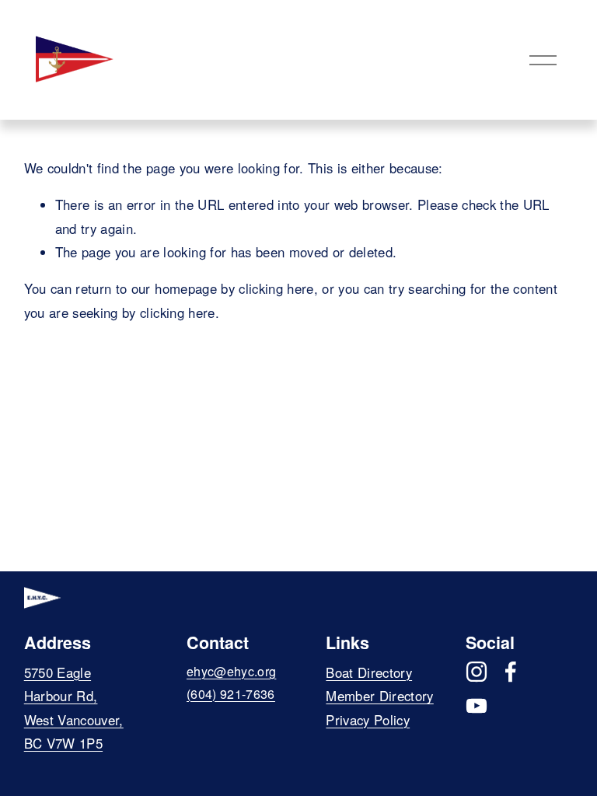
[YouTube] (476, 706)
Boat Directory (369, 672)
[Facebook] (511, 672)
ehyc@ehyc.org (231, 671)
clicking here (276, 288)
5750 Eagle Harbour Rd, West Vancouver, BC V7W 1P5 (74, 707)
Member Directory (379, 695)
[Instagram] (476, 672)
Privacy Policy (368, 719)
